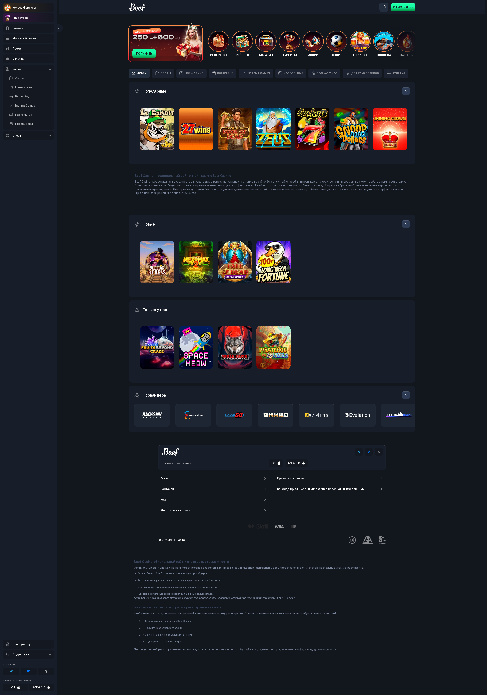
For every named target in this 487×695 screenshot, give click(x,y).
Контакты (167, 489)
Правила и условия (290, 478)
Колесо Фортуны (24, 7)
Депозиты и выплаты (175, 510)
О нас (165, 478)
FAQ (163, 499)
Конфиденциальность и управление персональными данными (320, 489)
